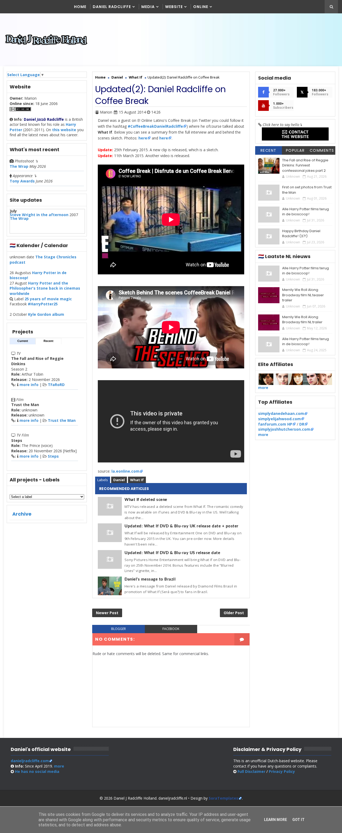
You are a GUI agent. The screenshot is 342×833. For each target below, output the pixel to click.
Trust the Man (62, 420)
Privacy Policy (282, 771)
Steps (53, 456)
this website (64, 129)
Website (174, 6)
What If (137, 479)
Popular (295, 150)
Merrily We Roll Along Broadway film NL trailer (302, 319)
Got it (298, 820)
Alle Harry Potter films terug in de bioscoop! (305, 212)
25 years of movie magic (48, 298)
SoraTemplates (223, 798)
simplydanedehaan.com (281, 413)
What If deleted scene (146, 500)
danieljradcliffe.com (30, 760)
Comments (322, 150)
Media (148, 6)
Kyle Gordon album (46, 314)
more (263, 387)
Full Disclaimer (251, 771)
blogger (118, 628)
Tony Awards (22, 181)
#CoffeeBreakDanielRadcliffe (155, 126)
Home (80, 6)
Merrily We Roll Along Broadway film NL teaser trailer (303, 295)
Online (200, 6)
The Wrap (19, 166)
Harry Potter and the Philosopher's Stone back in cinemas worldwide (45, 288)
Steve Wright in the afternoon (39, 214)
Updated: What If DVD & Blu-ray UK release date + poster (182, 526)
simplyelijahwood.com (279, 418)
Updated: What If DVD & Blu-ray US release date (172, 553)
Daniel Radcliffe (112, 6)
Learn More (275, 820)
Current (22, 340)
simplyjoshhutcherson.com (284, 429)
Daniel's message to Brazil (150, 579)
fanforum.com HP (275, 424)
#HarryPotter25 (43, 303)
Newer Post (107, 612)
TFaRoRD (56, 384)
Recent (48, 340)
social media (37, 771)
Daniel (119, 479)
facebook (170, 628)
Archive (22, 514)
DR (301, 424)
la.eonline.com (125, 471)
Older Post (234, 612)
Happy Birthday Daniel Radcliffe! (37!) (301, 233)
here (142, 138)
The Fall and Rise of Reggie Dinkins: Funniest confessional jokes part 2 (305, 165)
